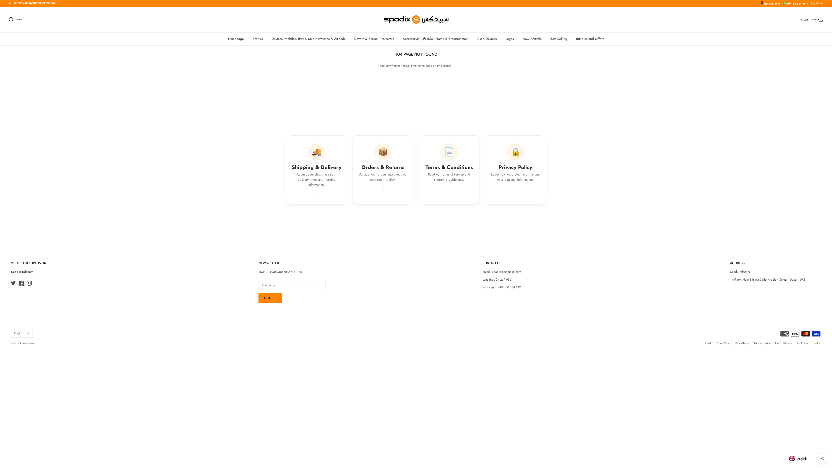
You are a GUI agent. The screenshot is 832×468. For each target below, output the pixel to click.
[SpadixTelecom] (416, 19)
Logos (509, 38)
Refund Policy (742, 343)
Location (817, 343)
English (815, 3)
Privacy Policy (723, 343)
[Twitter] (13, 283)
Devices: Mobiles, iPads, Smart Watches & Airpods (308, 38)
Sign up (270, 298)
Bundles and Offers (590, 38)
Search (708, 343)
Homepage (236, 38)
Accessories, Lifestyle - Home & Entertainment (435, 38)
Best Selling (558, 38)
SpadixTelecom (27, 343)
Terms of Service (783, 343)
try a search (444, 65)
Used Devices (487, 38)
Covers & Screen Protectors (374, 38)
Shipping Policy (762, 343)
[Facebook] (21, 283)
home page (425, 65)
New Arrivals (532, 38)
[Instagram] (29, 283)
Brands (258, 38)
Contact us (802, 343)
